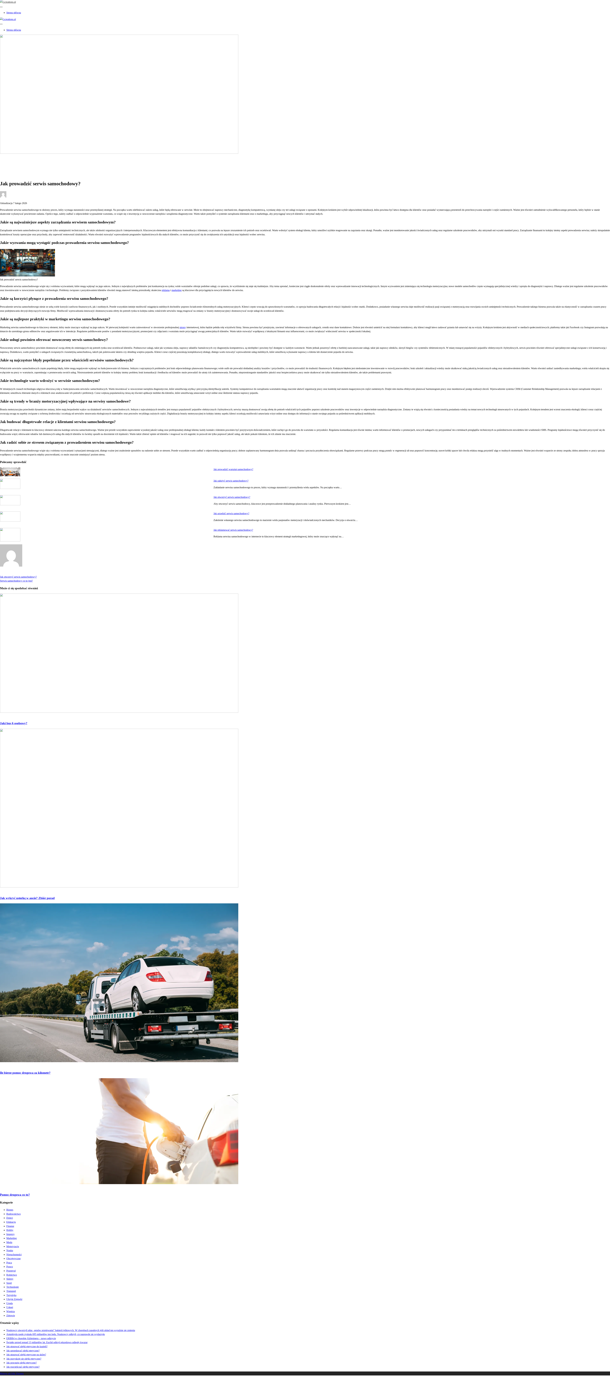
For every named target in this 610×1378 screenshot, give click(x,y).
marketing (177, 290)
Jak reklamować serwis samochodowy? (233, 530)
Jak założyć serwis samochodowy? (231, 480)
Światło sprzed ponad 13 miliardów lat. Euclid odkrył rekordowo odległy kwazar (47, 1342)
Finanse (10, 1226)
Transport (11, 1291)
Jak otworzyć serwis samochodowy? (232, 497)
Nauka (9, 1250)
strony (183, 327)
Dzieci (9, 1218)
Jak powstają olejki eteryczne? (21, 1362)
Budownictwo (13, 1214)
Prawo (9, 1266)
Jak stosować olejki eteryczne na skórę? (26, 1354)
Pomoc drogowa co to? (15, 1194)
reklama (166, 290)
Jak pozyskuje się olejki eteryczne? (23, 1358)
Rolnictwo (11, 1275)
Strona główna (13, 12)
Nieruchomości (14, 1254)
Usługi (9, 1307)
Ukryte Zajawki (14, 1299)
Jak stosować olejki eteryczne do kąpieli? (26, 1346)
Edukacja (11, 1222)
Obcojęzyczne (13, 1258)
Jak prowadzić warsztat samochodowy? (233, 469)
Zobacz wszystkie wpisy (12, 572)
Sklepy (9, 1278)
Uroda (9, 1303)
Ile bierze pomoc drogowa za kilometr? (25, 1072)
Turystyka (11, 1295)
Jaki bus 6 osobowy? (13, 723)
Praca (9, 1262)
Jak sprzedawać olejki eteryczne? (23, 1350)
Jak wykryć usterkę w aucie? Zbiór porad (27, 898)
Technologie (12, 1287)
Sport (9, 1283)
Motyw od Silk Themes (12, 1373)
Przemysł (11, 1270)
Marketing (11, 1238)
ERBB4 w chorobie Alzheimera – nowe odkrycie (31, 1338)
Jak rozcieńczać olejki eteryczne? (23, 1366)
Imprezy (10, 1234)
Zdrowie (10, 1315)
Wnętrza (10, 1311)
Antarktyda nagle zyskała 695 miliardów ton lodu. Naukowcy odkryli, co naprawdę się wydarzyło (55, 1334)
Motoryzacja (12, 163)
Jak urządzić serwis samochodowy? (231, 513)
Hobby (9, 1230)
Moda (9, 1242)
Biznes (9, 1209)
